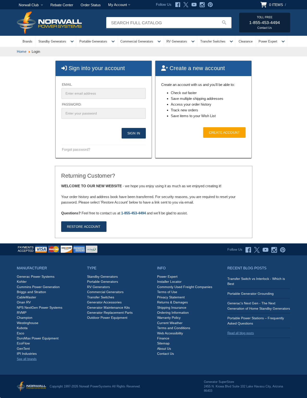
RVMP (21, 312)
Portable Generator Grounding (250, 293)
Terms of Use (167, 292)
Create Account (224, 132)
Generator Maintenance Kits (108, 307)
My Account (117, 5)
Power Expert (268, 41)
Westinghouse (27, 323)
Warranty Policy (169, 318)
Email (67, 84)
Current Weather (170, 323)
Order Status (91, 5)
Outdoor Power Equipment (107, 318)
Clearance (246, 41)
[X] (185, 4)
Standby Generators (52, 41)
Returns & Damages (172, 302)
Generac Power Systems (35, 276)
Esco (20, 333)
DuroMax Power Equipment (38, 338)
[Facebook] (177, 4)
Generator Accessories (104, 302)
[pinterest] (283, 250)
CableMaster (26, 297)
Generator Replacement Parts (110, 312)
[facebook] (248, 250)
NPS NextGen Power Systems (39, 307)
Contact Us (165, 354)
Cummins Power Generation (38, 287)
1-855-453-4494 (133, 213)
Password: (72, 104)
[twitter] (257, 250)
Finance (163, 338)
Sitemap (163, 343)
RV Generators (176, 41)
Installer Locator (169, 281)
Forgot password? (76, 149)
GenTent (23, 348)
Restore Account (84, 227)
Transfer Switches (212, 41)
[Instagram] (202, 4)
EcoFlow (23, 343)
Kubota (22, 328)
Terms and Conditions (173, 328)
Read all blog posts (240, 333)
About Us (164, 348)
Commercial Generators (136, 41)
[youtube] (265, 250)
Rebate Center (61, 5)
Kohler (22, 281)
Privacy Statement (171, 297)
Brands (27, 41)
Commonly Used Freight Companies (184, 287)
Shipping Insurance (171, 307)
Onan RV (24, 302)
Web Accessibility (170, 333)
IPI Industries (27, 354)
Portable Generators (93, 41)
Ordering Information (173, 312)
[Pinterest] (210, 4)
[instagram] (274, 250)
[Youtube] (194, 4)
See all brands (27, 359)
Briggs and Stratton (31, 292)
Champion (24, 318)
